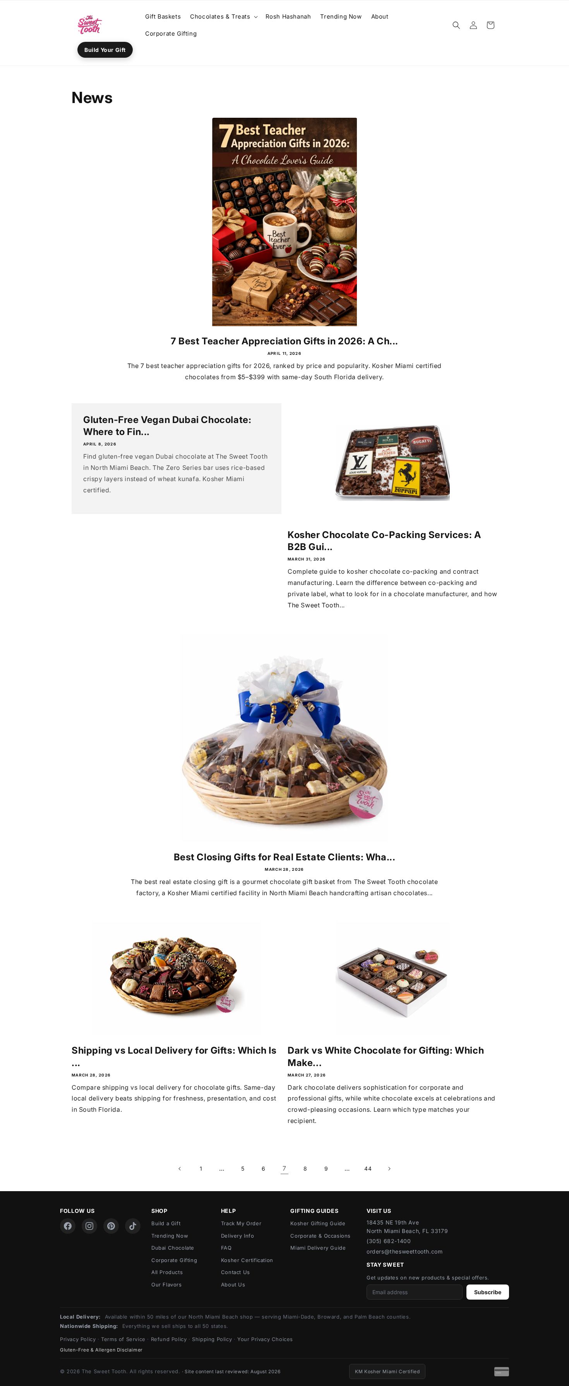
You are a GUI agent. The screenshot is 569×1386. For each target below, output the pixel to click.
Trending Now (169, 1236)
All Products (167, 1272)
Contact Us (235, 1272)
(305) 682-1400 (389, 1241)
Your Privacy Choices (265, 1339)
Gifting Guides (314, 1210)
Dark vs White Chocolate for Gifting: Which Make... (386, 1056)
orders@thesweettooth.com (404, 1251)
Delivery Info (237, 1236)
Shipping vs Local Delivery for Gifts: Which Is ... (174, 1056)
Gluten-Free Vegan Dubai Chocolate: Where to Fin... (167, 425)
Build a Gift (165, 1223)
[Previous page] (180, 1168)
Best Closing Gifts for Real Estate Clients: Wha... (285, 857)
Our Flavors (166, 1284)
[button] (223, 16)
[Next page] (389, 1168)
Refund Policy (169, 1339)
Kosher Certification (247, 1260)
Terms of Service (123, 1339)
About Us (233, 1284)
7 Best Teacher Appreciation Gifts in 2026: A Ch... (284, 341)
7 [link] (284, 1168)
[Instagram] (89, 1226)
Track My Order (241, 1223)
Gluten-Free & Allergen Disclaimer (101, 1350)
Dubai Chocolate (172, 1248)
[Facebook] (67, 1226)
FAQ (226, 1248)
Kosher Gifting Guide (317, 1223)
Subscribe (487, 1292)
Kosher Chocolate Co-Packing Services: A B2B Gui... (384, 540)
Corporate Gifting (174, 1260)
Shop (159, 1210)
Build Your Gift (105, 49)
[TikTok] (133, 1226)
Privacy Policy (78, 1339)
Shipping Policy (212, 1339)
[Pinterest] (111, 1226)
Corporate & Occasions (320, 1236)
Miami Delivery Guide (318, 1248)
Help (228, 1210)
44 (368, 1168)
